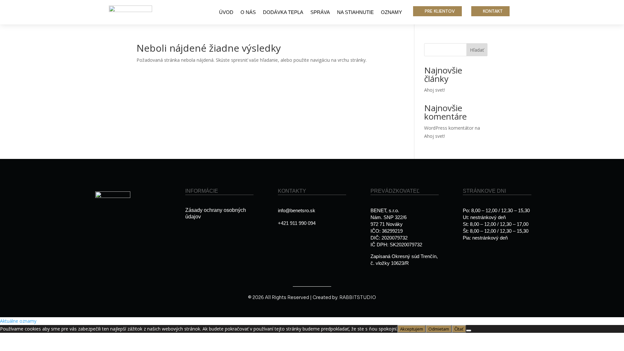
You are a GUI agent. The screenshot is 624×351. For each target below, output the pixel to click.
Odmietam (438, 329)
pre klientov (440, 11)
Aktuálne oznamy (18, 321)
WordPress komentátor (449, 128)
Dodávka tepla (283, 12)
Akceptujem (411, 329)
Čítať (458, 329)
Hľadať (477, 50)
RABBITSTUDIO (357, 297)
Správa (320, 12)
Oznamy (391, 12)
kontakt (493, 11)
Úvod (226, 12)
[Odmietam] (468, 331)
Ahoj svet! (434, 90)
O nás (248, 12)
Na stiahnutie (355, 12)
